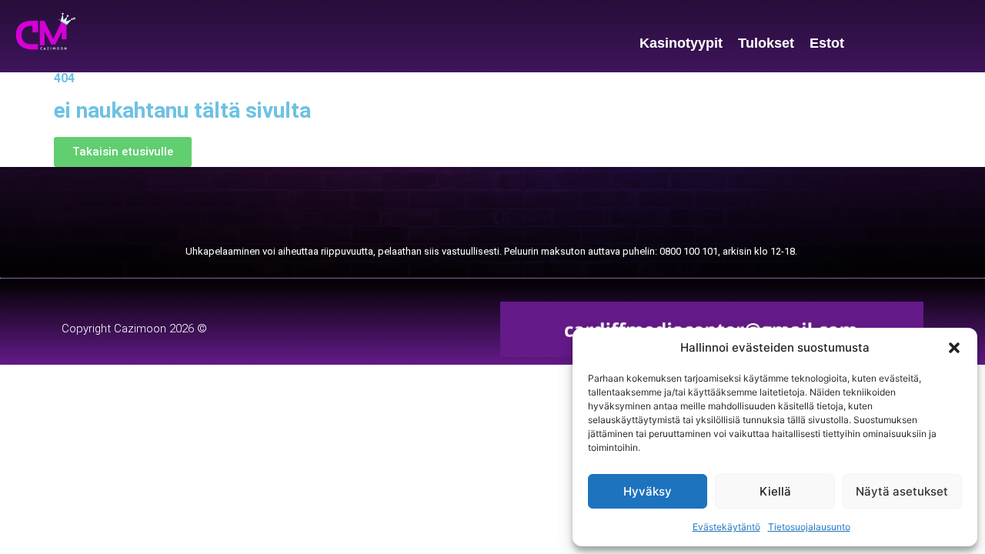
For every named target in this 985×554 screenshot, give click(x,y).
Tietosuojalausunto (809, 526)
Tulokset (766, 43)
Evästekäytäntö (726, 526)
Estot (827, 43)
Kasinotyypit (681, 43)
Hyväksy (647, 491)
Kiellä (775, 491)
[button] (954, 347)
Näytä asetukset (902, 491)
